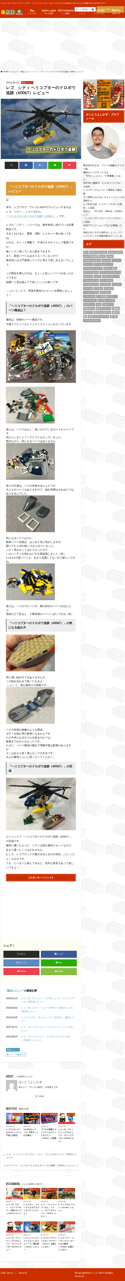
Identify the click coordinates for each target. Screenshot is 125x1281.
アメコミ (88, 264)
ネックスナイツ (91, 284)
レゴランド (89, 304)
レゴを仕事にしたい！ (107, 296)
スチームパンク (91, 280)
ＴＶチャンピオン (92, 320)
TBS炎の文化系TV (92, 260)
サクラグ (88, 276)
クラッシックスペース (110, 272)
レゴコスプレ (90, 300)
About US (116, 11)
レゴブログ (32, 11)
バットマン (105, 284)
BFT (86, 252)
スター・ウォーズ (111, 276)
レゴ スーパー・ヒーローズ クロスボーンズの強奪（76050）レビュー (40, 1165)
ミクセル (98, 288)
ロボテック (108, 304)
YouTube (106, 260)
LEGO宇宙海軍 (90, 256)
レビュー (82, 11)
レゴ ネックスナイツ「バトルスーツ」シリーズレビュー (47, 1028)
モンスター (105, 292)
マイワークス (99, 11)
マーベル (88, 288)
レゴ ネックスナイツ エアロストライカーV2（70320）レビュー (45, 1038)
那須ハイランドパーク (98, 316)
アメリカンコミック (103, 264)
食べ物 (114, 316)
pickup (110, 256)
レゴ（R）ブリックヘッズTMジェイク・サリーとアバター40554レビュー (47, 1000)
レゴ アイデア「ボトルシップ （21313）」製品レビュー (47, 1019)
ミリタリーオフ (91, 292)
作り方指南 (49, 11)
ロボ (98, 304)
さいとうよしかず (30, 1082)
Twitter (41, 1096)
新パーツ (88, 312)
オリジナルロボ (91, 272)
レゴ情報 (66, 11)
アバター (116, 260)
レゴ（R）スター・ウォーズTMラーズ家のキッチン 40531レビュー (47, 1009)
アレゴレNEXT (97, 1273)
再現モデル (89, 308)
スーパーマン (106, 280)
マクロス (117, 284)
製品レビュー (15, 990)
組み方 (22, 1054)
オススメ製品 (110, 268)
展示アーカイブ (103, 308)
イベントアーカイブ (93, 268)
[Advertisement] (62, 43)
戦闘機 (116, 308)
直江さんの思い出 (102, 312)
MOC (102, 256)
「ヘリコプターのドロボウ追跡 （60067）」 (32, 216)
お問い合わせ (7, 1273)
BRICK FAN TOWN (98, 252)
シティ (12, 1054)
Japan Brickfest (115, 252)
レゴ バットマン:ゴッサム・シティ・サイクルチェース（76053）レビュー (41, 1156)
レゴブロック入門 (106, 300)
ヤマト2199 (89, 296)
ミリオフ (109, 288)
